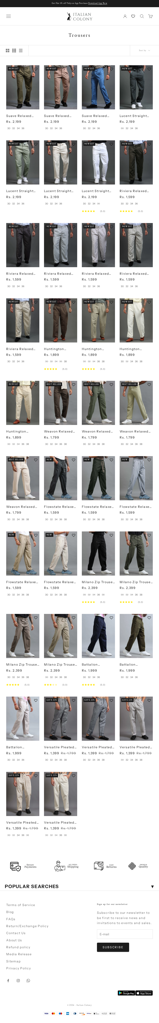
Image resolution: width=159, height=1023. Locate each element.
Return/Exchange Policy (27, 926)
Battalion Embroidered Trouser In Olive (133, 665)
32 (13, 128)
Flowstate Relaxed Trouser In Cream (60, 582)
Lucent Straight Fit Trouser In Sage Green (136, 116)
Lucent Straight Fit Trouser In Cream (57, 191)
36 (23, 128)
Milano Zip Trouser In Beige (60, 665)
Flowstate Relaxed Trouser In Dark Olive (98, 507)
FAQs (11, 919)
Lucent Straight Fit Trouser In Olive (20, 191)
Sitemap (13, 961)
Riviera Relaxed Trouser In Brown (134, 191)
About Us (14, 940)
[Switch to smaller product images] (14, 50)
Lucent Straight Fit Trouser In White (95, 191)
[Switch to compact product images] (20, 50)
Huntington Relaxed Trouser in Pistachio (98, 349)
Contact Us (16, 933)
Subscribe (113, 947)
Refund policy (18, 947)
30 (8, 128)
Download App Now (97, 3)
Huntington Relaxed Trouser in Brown (60, 349)
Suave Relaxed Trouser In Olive (20, 116)
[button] (36, 69)
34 (18, 128)
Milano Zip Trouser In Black (98, 582)
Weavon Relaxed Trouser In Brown (58, 431)
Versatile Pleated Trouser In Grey (135, 747)
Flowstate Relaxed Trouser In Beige (22, 582)
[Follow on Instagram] (18, 981)
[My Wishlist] (133, 16)
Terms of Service (20, 905)
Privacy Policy (18, 968)
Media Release (19, 954)
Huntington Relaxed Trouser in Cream (136, 349)
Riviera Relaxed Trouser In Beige (20, 349)
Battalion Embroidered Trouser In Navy (95, 665)
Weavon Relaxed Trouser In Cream (21, 507)
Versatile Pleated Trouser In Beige (21, 822)
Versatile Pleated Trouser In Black (59, 747)
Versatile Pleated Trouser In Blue (97, 747)
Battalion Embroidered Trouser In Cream (21, 747)
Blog (10, 912)
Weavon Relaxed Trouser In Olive (96, 431)
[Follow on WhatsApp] (28, 981)
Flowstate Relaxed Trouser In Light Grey (136, 507)
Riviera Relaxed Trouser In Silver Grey (58, 274)
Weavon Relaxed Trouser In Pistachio (134, 431)
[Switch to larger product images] (7, 50)
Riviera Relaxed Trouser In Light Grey (95, 274)
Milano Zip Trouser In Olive (136, 582)
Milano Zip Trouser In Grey (22, 665)
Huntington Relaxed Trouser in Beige (22, 431)
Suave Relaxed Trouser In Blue (95, 116)
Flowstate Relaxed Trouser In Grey (60, 507)
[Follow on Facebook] (8, 981)
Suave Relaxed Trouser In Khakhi (59, 116)
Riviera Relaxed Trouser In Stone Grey (134, 274)
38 (65, 361)
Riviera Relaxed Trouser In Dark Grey (19, 274)
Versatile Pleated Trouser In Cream (59, 822)
